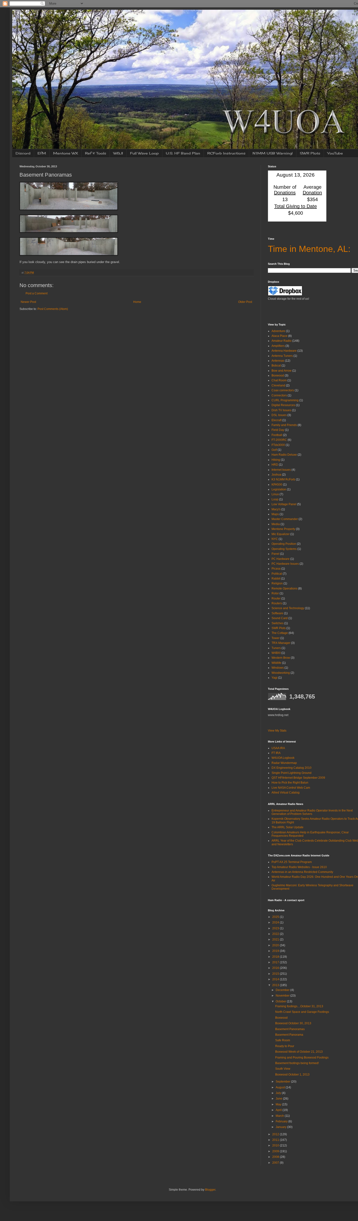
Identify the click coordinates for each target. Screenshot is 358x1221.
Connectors (279, 395)
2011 (276, 1140)
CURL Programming (285, 400)
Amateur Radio (282, 340)
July (279, 1093)
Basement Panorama (289, 1034)
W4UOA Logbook (283, 758)
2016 (276, 968)
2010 (276, 1145)
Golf (274, 450)
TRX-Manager (281, 643)
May (279, 1104)
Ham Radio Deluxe (284, 454)
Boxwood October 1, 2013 (292, 1074)
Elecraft (277, 420)
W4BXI (276, 653)
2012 (276, 1134)
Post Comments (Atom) (53, 309)
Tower (276, 638)
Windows (278, 667)
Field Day (278, 430)
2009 (276, 1151)
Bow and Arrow (282, 370)
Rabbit (276, 578)
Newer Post (28, 302)
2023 (276, 928)
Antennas (278, 360)
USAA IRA (278, 748)
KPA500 (277, 484)
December (283, 990)
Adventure (278, 331)
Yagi (274, 677)
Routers (277, 603)
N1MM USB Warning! (273, 153)
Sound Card (280, 618)
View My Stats (277, 730)
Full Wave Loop (144, 153)
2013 (276, 985)
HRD (275, 464)
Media (276, 524)
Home (137, 302)
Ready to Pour (284, 1046)
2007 (276, 1162)
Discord (23, 153)
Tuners (276, 648)
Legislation (279, 489)
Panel (275, 553)
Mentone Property (283, 529)
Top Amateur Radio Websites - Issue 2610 (299, 867)
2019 (276, 951)
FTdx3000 (278, 445)
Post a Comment (36, 293)
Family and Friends (284, 425)
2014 (276, 979)
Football (277, 435)
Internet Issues (281, 469)
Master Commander (285, 519)
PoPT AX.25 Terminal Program (292, 862)
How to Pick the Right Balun (290, 782)
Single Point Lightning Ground (291, 773)
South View (282, 1068)
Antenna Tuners (282, 356)
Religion (277, 583)
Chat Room (279, 380)
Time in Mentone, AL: (309, 249)
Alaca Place (279, 336)
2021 (276, 939)
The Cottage (280, 633)
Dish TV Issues (281, 410)
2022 (276, 934)
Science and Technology (288, 608)
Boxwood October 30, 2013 (293, 1023)
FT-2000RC (279, 440)
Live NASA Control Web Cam (291, 787)
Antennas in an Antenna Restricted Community (302, 872)
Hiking (276, 459)
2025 (276, 917)
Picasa (276, 568)
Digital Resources (283, 405)
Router (276, 598)
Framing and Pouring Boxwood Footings (302, 1057)
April (279, 1110)
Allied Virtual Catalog (286, 792)
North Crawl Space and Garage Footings (302, 1012)
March (280, 1116)
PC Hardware (281, 559)
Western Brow (281, 657)
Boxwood (278, 375)
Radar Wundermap (284, 763)
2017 (276, 962)
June (279, 1098)
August (281, 1087)
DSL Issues (279, 415)
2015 (276, 973)
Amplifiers (278, 346)
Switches (277, 623)
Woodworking (281, 673)
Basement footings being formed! (297, 1063)
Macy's (276, 509)
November (283, 995)
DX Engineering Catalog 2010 (291, 767)
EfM (42, 153)
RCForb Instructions (226, 153)
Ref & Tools (95, 153)
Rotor (275, 593)
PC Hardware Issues (285, 563)
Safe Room (282, 1040)
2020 (276, 945)
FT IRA (276, 753)
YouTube (335, 153)
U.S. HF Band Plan (183, 153)
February (282, 1121)
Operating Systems (284, 549)
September (283, 1081)
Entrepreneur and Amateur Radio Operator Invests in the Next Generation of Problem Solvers (312, 812)
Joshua (276, 474)
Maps (275, 514)
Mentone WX (65, 153)
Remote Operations (284, 588)
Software (277, 613)
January (281, 1127)
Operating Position (284, 544)
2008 (276, 1157)
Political (277, 573)
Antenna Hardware (284, 350)
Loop (275, 499)
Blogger (210, 1189)
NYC (275, 539)
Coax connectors (283, 390)
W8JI (118, 153)
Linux (275, 494)
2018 (276, 956)
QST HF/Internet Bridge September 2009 (298, 777)
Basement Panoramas (290, 1029)
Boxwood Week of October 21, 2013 (299, 1051)
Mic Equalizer (281, 534)
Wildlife (276, 663)
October (281, 1001)
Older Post (245, 302)
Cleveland (278, 385)
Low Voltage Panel (284, 504)
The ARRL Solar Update (287, 827)
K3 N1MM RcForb (283, 479)
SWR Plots (310, 153)
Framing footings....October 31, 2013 (299, 1006)
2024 (276, 922)
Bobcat (276, 365)
